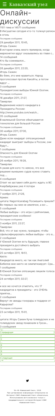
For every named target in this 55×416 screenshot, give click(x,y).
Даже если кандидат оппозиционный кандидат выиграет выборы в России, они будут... (25, 142)
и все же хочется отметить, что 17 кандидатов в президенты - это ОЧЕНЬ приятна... (23, 290)
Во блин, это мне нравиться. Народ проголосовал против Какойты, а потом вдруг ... (24, 79)
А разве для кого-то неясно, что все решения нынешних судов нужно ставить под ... (25, 171)
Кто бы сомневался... (12, 60)
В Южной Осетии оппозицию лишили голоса (27, 271)
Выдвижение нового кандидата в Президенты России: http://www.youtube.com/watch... (20, 109)
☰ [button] (4, 4)
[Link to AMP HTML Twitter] (27, 381)
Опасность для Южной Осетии (18, 152)
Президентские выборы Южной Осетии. (24, 90)
